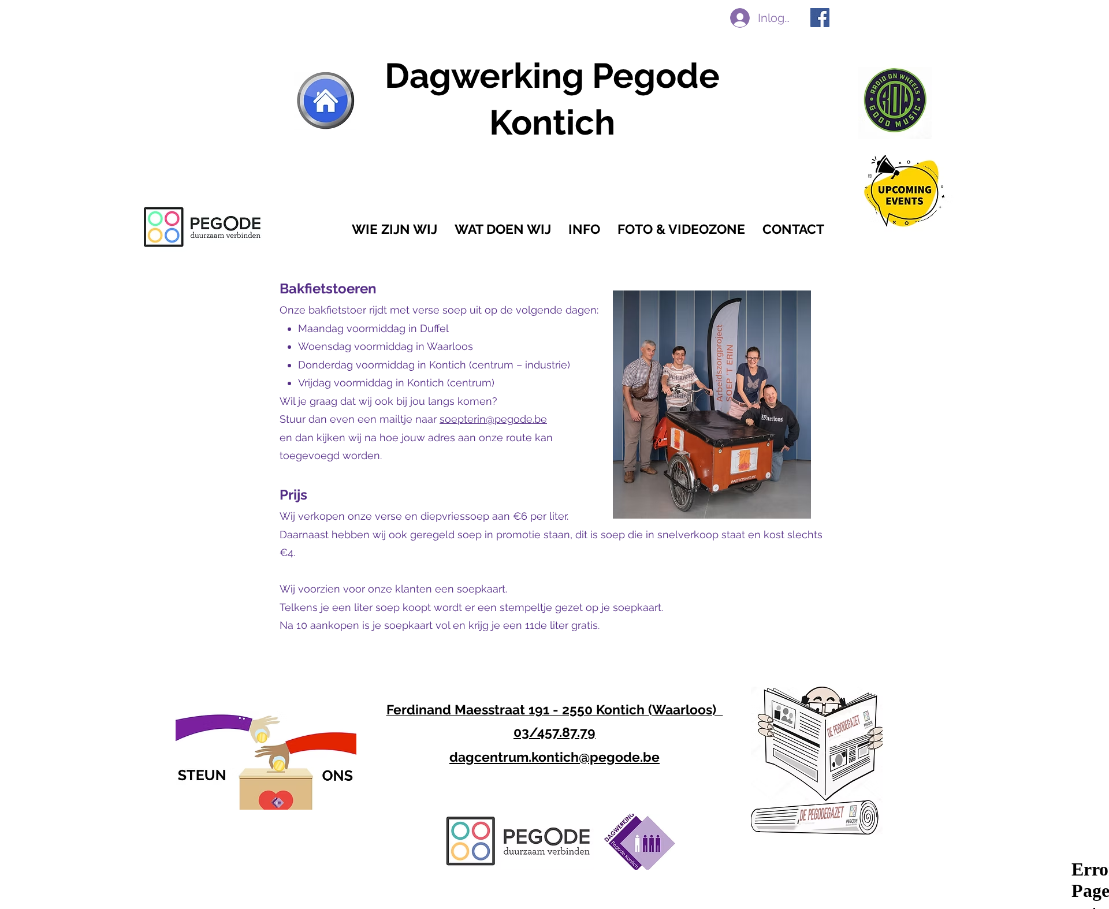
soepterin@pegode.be (493, 419)
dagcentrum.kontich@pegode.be (554, 757)
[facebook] (819, 17)
